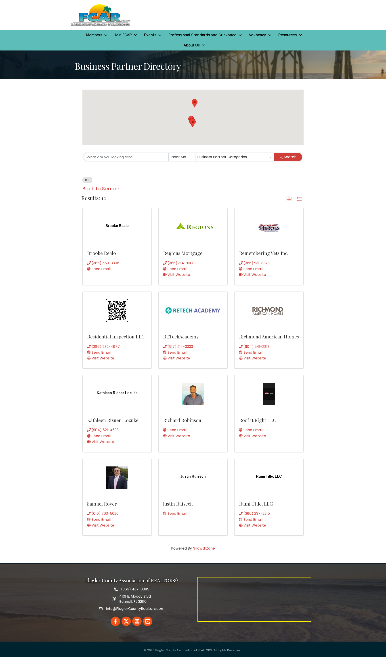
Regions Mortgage (182, 253)
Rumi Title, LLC (256, 503)
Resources (287, 35)
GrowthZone (204, 548)
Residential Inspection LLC (116, 336)
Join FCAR (123, 35)
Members (94, 35)
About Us (192, 45)
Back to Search (101, 188)
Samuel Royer (102, 503)
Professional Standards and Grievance (202, 35)
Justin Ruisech (178, 503)
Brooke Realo (101, 253)
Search (290, 157)
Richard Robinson (182, 420)
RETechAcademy (181, 336)
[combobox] (234, 157)
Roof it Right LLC (257, 420)
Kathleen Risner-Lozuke (112, 420)
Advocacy (257, 35)
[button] (194, 103)
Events (150, 35)
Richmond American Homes (269, 336)
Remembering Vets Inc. (263, 253)
